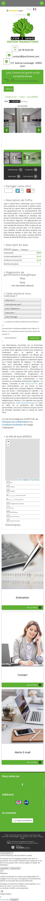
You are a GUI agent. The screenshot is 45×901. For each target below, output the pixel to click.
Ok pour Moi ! (15, 868)
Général (7, 249)
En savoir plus (4, 900)
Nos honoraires (24, 836)
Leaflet (19, 480)
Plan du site (5, 836)
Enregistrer (14, 900)
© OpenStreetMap (34, 480)
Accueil (6, 79)
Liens (31, 836)
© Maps (25, 480)
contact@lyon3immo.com (26, 56)
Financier (24, 249)
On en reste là (6, 853)
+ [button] (8, 441)
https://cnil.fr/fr (31, 383)
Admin (35, 836)
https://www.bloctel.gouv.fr (27, 403)
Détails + (15, 249)
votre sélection (20, 15)
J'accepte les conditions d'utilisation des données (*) (22, 322)
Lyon (12, 79)
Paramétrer (5, 868)
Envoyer (34, 338)
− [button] (8, 444)
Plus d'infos (34, 607)
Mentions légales (14, 836)
